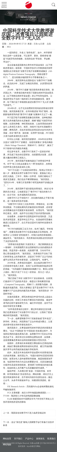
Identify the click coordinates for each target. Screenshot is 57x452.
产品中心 (29, 439)
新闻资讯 (40, 439)
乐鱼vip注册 (39, 44)
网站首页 (7, 439)
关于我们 (18, 439)
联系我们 (51, 439)
